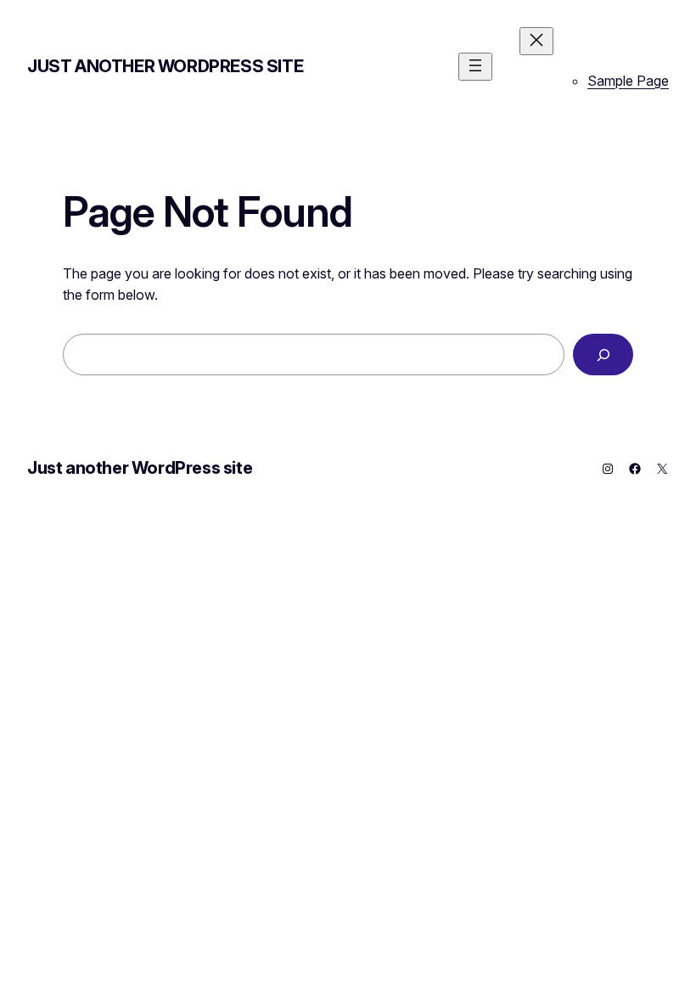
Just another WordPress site (165, 66)
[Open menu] (475, 67)
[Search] (603, 354)
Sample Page (628, 80)
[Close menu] (536, 41)
